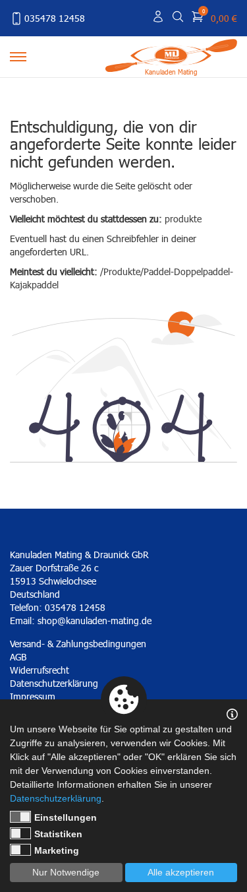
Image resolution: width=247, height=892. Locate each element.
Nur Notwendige (65, 872)
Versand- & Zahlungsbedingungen (78, 643)
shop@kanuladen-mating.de (94, 620)
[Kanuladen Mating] (171, 54)
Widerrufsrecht (39, 670)
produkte (183, 218)
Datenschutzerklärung (55, 798)
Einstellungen (65, 817)
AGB (18, 656)
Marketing (56, 850)
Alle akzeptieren (181, 872)
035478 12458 (54, 18)
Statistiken (58, 834)
